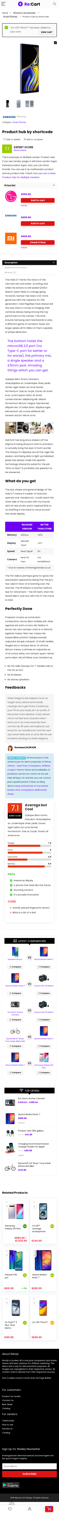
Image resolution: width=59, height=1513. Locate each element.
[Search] (54, 4)
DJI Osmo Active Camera (31, 1098)
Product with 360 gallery (31, 1130)
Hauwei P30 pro (11, 1276)
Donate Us (7, 1428)
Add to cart (38, 200)
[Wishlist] (10, 1509)
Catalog (6, 1408)
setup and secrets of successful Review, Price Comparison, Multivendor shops (27, 789)
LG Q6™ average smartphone (39, 1228)
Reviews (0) (10, 272)
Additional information (16, 267)
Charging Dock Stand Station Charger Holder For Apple (33, 1145)
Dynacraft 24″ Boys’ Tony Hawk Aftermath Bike (34, 1165)
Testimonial (8, 1420)
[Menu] (3, 4)
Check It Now (38, 242)
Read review (20, 150)
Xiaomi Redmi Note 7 (29, 1114)
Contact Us (7, 1400)
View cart (46, 32)
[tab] (29, 262)
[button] (55, 42)
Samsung (21, 116)
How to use (7, 1424)
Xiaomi (21, 1123)
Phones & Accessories (24, 12)
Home (5, 12)
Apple (20, 1155)
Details (24, 205)
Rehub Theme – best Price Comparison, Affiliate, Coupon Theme (29, 765)
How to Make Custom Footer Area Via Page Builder (26, 1378)
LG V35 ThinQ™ (40, 1322)
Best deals (7, 1404)
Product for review (11, 1396)
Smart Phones (10, 16)
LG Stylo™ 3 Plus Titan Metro (11, 1325)
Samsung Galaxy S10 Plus (13, 1227)
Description (11, 262)
